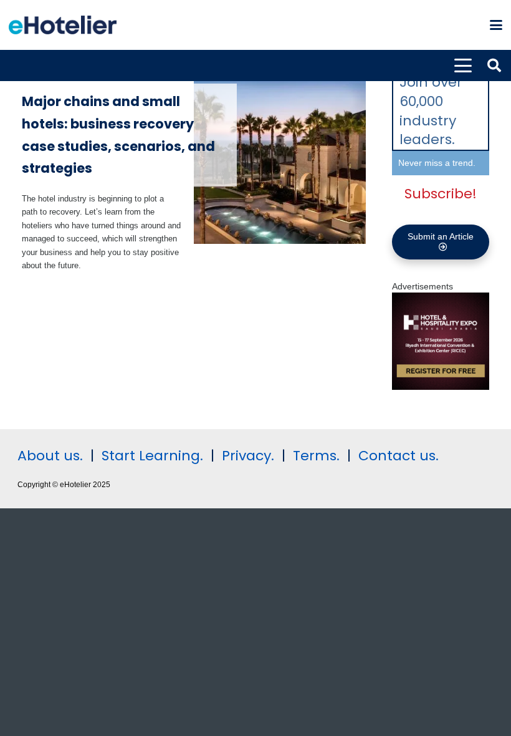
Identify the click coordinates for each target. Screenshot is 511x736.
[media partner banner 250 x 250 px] (440, 387)
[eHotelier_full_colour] (63, 25)
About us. (50, 455)
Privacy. (248, 455)
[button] (496, 25)
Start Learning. (150, 455)
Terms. (316, 455)
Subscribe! (440, 193)
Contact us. (398, 455)
